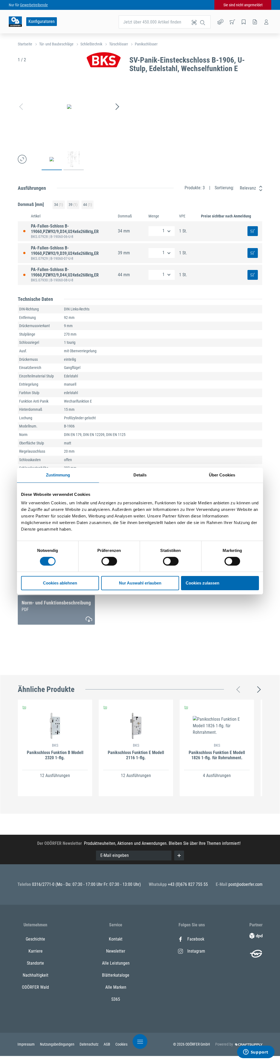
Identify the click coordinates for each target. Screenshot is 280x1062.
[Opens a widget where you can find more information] (256, 1052)
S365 (115, 999)
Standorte (35, 963)
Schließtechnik (91, 44)
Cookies (121, 1044)
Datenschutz (89, 1044)
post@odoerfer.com (245, 884)
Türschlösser (118, 44)
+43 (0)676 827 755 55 (188, 884)
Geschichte (35, 939)
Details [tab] (140, 475)
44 (87, 204)
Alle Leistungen (116, 963)
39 (73, 204)
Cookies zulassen (202, 583)
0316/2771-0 (44, 884)
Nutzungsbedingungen (57, 1044)
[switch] (109, 561)
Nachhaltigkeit (35, 975)
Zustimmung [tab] (58, 475)
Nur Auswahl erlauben (140, 583)
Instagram (196, 951)
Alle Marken (115, 987)
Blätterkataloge (115, 975)
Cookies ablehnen (60, 583)
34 (58, 204)
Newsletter (115, 951)
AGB (107, 1044)
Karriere (35, 951)
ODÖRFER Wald (35, 987)
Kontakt (115, 939)
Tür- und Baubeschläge (56, 44)
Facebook (195, 939)
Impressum (27, 1044)
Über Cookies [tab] (222, 475)
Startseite (25, 44)
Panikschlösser (146, 44)
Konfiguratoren (41, 21)
